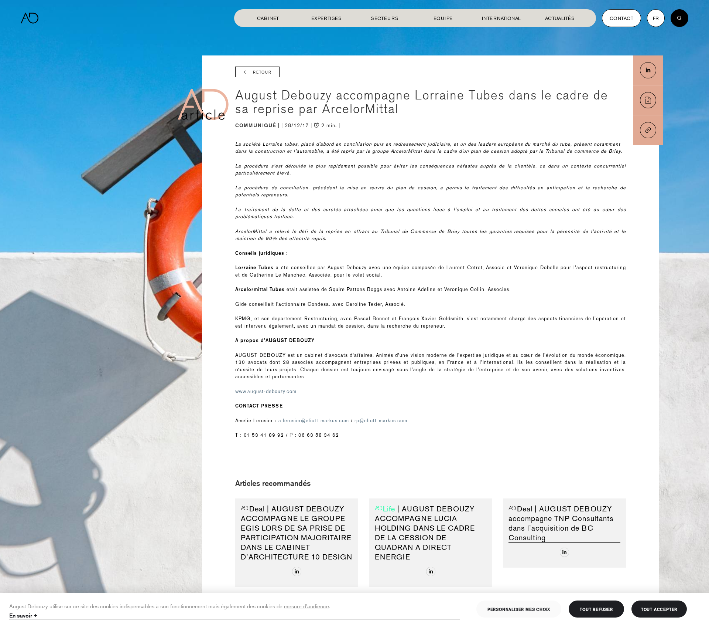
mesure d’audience (306, 605)
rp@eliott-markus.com (380, 420)
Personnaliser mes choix (518, 609)
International (501, 18)
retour (262, 72)
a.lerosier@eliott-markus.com (313, 420)
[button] (648, 130)
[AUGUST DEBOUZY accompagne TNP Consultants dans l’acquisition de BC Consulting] (564, 552)
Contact (621, 18)
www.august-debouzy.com (266, 391)
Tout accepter (659, 609)
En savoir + (23, 615)
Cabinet (268, 18)
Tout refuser (596, 609)
